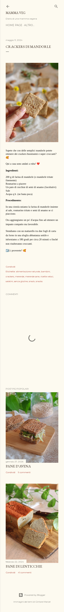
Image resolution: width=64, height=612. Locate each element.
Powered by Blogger (34, 595)
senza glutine (21, 281)
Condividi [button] (10, 266)
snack (32, 281)
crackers (10, 276)
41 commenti (24, 572)
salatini (9, 281)
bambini (45, 271)
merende (19, 276)
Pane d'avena (18, 466)
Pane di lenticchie (24, 566)
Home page (14, 25)
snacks (39, 281)
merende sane (32, 276)
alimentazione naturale (28, 271)
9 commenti (24, 472)
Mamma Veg (15, 13)
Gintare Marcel (42, 601)
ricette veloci (47, 276)
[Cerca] (56, 5)
